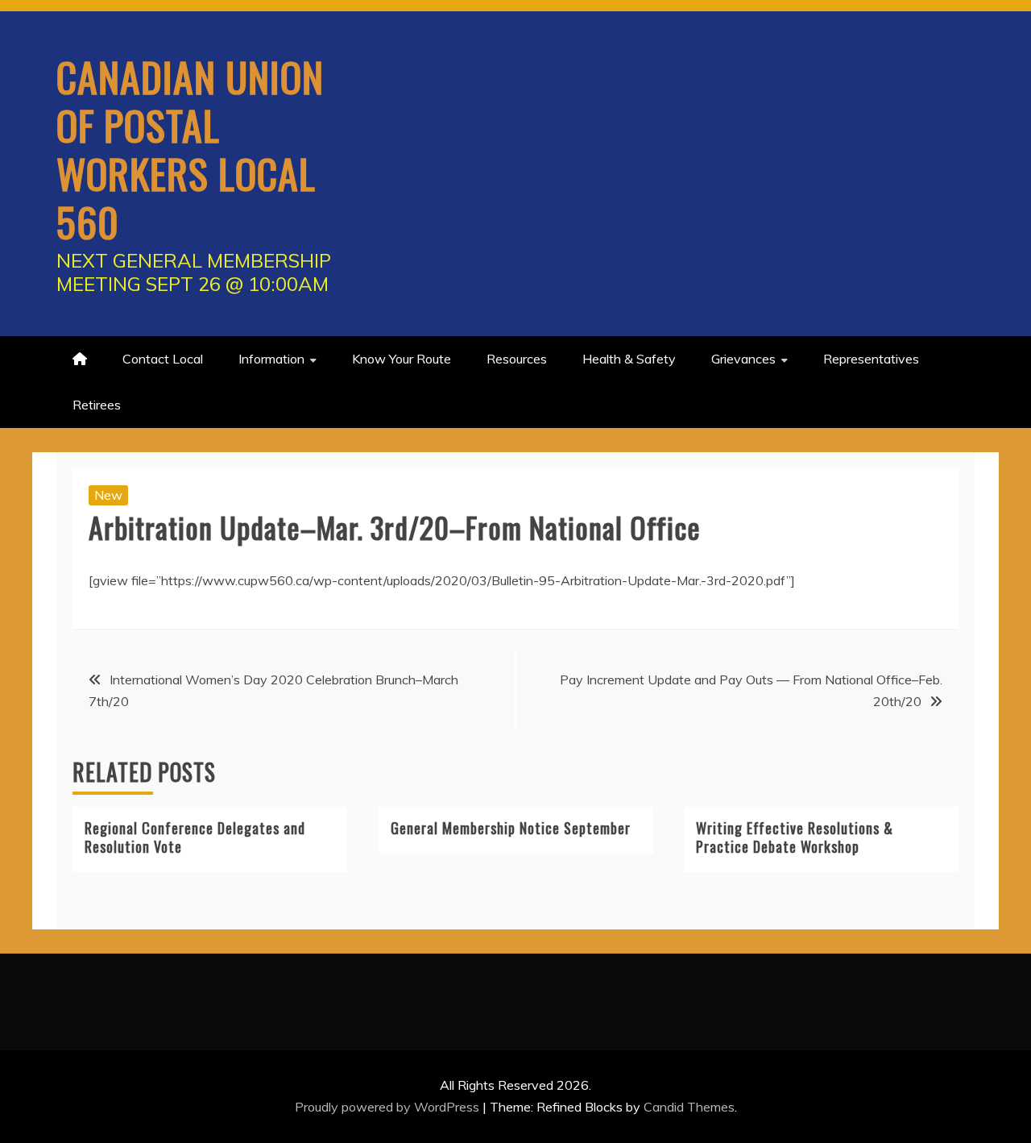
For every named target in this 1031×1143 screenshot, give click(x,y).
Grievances (743, 359)
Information (271, 359)
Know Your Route (401, 359)
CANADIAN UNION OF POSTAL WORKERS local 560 (190, 148)
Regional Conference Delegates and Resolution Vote (195, 837)
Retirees (96, 405)
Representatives (871, 359)
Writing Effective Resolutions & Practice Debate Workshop (794, 837)
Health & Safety (629, 359)
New (108, 495)
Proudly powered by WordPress (388, 1107)
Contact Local (162, 359)
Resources (517, 359)
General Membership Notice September (511, 827)
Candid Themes (689, 1107)
